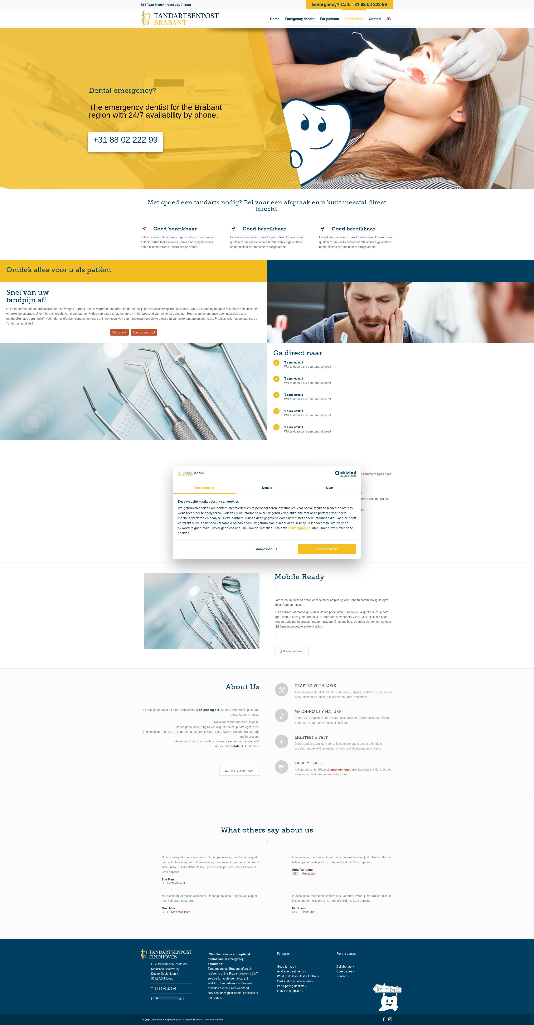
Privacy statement (214, 1019)
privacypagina (300, 528)
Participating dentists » (292, 986)
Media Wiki (309, 873)
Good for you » (287, 966)
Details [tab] (267, 487)
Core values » (345, 971)
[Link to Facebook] (384, 1020)
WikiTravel (178, 883)
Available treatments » (291, 971)
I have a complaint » (290, 991)
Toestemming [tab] (204, 487)
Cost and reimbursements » (295, 981)
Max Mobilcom (180, 912)
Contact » (342, 976)
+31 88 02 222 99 (125, 140)
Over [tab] (329, 487)
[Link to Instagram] (390, 1020)
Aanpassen (264, 549)
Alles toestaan (326, 549)
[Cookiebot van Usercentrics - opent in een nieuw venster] (338, 474)
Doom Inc (308, 912)
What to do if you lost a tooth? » (298, 976)
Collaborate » (345, 966)
